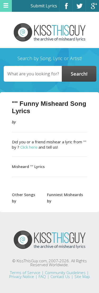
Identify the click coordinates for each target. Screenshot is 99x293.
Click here (28, 147)
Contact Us (60, 276)
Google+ (92, 8)
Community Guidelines (65, 272)
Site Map (82, 276)
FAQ (42, 276)
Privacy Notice (21, 276)
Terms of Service (25, 272)
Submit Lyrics (44, 6)
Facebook (65, 8)
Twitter (79, 8)
